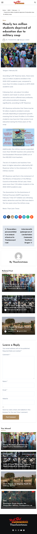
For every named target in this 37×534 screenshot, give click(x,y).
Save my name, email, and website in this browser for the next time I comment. (16, 411)
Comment (6, 354)
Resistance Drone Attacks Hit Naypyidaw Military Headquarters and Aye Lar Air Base (18, 505)
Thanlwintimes (12, 40)
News (4, 20)
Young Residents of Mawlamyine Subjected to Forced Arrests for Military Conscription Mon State (16, 286)
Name (5, 381)
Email (5, 390)
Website (5, 398)
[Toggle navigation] (2, 2)
